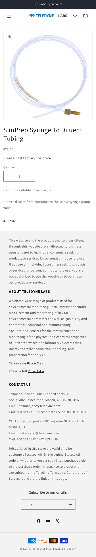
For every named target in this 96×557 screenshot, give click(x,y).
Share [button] (12, 221)
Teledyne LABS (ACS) (40, 548)
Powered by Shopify (64, 548)
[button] (9, 16)
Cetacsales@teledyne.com (39, 433)
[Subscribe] (70, 504)
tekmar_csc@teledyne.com (39, 406)
